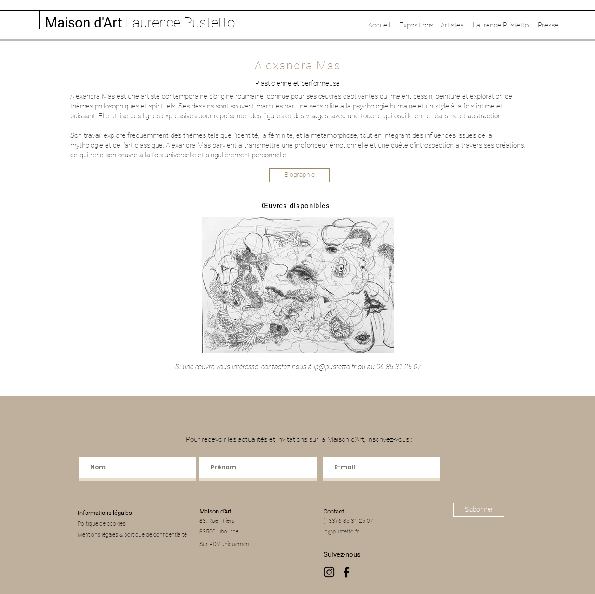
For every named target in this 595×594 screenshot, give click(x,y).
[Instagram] (329, 572)
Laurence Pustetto (501, 25)
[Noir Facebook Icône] (346, 572)
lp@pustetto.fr (335, 367)
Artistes (452, 25)
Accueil (379, 25)
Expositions (416, 25)
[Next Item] (388, 285)
